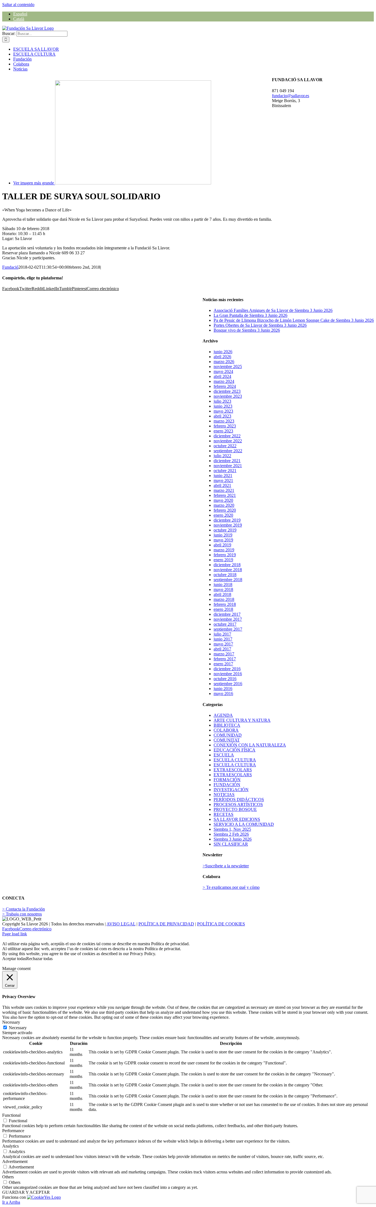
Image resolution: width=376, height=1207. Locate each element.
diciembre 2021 (227, 460)
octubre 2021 (225, 470)
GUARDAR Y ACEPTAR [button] (26, 1192)
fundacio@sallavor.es (290, 95)
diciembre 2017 (227, 614)
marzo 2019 (224, 549)
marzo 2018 (224, 599)
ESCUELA (224, 755)
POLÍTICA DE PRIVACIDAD (166, 924)
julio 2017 (222, 634)
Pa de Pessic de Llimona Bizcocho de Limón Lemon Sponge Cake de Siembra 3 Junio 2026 (294, 320)
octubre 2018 (225, 574)
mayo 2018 (223, 589)
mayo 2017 (223, 644)
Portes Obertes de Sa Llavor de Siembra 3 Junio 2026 (260, 325)
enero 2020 (223, 515)
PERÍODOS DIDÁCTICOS (239, 799)
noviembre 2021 (228, 465)
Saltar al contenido (18, 4)
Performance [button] (13, 1130)
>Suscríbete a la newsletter (226, 865)
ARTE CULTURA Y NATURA (242, 720)
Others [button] (8, 1177)
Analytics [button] (10, 1146)
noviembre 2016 (228, 673)
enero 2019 (223, 559)
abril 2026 (222, 356)
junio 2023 (223, 406)
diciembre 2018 (227, 564)
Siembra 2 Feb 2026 (231, 834)
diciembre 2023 (227, 391)
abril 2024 (222, 376)
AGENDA (223, 715)
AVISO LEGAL (121, 924)
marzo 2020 (224, 505)
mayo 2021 (223, 480)
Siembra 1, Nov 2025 (232, 829)
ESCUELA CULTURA (235, 760)
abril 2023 (222, 416)
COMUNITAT (227, 740)
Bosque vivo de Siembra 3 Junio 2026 (247, 330)
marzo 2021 (224, 490)
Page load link (14, 933)
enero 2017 (223, 663)
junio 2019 (223, 535)
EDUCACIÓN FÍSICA (234, 750)
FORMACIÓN (227, 779)
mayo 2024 (223, 371)
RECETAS (223, 814)
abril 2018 (222, 594)
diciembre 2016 (227, 668)
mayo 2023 (223, 411)
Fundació (10, 267)
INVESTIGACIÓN (231, 789)
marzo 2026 (224, 361)
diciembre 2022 (227, 436)
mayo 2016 (223, 693)
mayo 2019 (223, 540)
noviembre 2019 (228, 525)
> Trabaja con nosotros (22, 914)
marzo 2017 (224, 654)
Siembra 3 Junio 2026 (233, 839)
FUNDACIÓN (227, 784)
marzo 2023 (224, 421)
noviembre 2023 (228, 396)
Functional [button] (11, 1115)
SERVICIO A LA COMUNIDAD (244, 824)
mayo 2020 (223, 500)
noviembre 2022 (228, 440)
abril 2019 (222, 545)
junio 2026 (223, 351)
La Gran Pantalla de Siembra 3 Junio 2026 (250, 315)
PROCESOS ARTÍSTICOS (238, 804)
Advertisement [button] (15, 1161)
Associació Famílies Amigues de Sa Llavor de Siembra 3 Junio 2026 (273, 310)
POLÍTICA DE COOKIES (221, 924)
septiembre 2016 (228, 683)
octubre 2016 (225, 678)
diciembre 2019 (227, 520)
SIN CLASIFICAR (231, 844)
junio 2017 (223, 639)
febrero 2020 (225, 510)
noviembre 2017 (228, 619)
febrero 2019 (225, 554)
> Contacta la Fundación (23, 909)
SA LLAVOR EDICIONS (237, 819)
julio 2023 (222, 401)
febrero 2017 (225, 658)
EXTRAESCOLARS (233, 769)
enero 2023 (223, 431)
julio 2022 (222, 455)
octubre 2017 (225, 624)
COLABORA (226, 730)
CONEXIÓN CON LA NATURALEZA (250, 745)
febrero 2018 (225, 604)
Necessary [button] (11, 1022)
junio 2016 (223, 688)
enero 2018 (223, 609)
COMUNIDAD (228, 735)
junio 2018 (223, 584)
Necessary (18, 1027)
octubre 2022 (225, 445)
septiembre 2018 (228, 579)
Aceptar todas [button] (14, 958)
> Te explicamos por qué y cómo (231, 887)
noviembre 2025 (228, 366)
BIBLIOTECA (227, 725)
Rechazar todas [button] (39, 958)
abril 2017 (222, 649)
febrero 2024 (225, 386)
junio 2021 (223, 475)
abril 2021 (222, 485)
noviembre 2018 (228, 569)
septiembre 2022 (228, 450)
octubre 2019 (225, 530)
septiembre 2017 (228, 629)
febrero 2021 (225, 495)
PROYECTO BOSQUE (235, 809)
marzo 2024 (224, 381)
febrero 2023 (225, 426)
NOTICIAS (224, 794)
